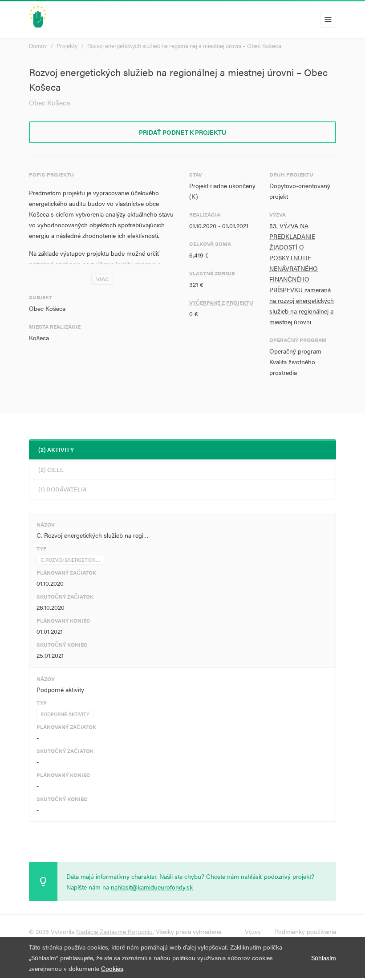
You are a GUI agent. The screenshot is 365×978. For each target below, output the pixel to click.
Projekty (67, 45)
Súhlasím (323, 957)
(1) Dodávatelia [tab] (62, 489)
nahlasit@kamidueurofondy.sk (152, 886)
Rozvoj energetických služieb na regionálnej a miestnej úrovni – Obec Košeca (184, 45)
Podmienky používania (305, 931)
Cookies (112, 968)
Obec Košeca (49, 102)
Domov (38, 45)
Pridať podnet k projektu (182, 132)
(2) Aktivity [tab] (56, 449)
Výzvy (253, 931)
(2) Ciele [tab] (51, 469)
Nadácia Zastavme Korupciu (114, 931)
